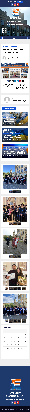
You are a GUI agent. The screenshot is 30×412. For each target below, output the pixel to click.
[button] (25, 38)
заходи (15, 46)
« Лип (14, 355)
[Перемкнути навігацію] (14, 38)
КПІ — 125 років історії (9, 85)
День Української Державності (11, 120)
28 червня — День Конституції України (12, 136)
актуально (5, 46)
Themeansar (26, 409)
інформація (12, 117)
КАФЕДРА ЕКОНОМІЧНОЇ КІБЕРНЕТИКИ (15, 21)
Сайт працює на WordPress (7, 409)
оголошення (7, 149)
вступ (10, 46)
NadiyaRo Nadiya (14, 57)
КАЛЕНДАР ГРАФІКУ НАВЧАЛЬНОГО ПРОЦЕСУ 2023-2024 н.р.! (20, 87)
